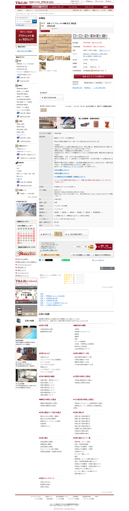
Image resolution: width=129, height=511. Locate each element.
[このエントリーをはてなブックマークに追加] (40, 260)
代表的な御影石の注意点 (48, 405)
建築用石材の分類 (46, 331)
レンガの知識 (60, 499)
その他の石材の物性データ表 (84, 364)
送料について (96, 10)
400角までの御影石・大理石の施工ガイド (88, 464)
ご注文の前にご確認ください (50, 250)
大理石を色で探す (25, 141)
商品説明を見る (77, 88)
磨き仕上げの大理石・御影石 (49, 416)
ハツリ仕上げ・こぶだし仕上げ (50, 369)
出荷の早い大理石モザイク (28, 154)
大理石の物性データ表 (82, 359)
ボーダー (19, 165)
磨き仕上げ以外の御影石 (48, 418)
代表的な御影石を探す (82, 433)
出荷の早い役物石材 (26, 182)
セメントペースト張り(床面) (49, 449)
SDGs (96, 496)
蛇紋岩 (77, 334)
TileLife (76, 505)
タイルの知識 (38, 499)
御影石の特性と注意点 (48, 399)
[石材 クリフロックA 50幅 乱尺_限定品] (55, 43)
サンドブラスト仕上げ (47, 364)
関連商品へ (87, 88)
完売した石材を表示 (32, 197)
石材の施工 (44, 438)
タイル (23, 7)
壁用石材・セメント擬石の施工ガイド (87, 459)
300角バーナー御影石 (23, 91)
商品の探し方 (21, 267)
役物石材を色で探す (26, 185)
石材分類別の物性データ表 (83, 357)
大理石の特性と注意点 (82, 376)
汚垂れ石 (19, 179)
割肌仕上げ (43, 367)
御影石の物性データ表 (82, 362)
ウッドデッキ (73, 7)
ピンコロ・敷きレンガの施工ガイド (86, 471)
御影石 (77, 336)
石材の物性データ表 (81, 353)
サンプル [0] (100, 1)
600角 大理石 (20, 132)
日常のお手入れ (45, 482)
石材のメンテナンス (47, 478)
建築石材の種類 (80, 325)
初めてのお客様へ (23, 259)
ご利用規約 (75, 496)
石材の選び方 (79, 412)
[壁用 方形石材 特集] (52, 100)
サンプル (104, 10)
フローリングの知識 (88, 499)
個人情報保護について (62, 496)
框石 (76, 456)
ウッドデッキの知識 (73, 499)
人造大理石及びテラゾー (82, 349)
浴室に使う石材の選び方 (82, 421)
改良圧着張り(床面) (46, 446)
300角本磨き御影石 (22, 88)
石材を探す (20, 25)
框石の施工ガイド (80, 473)
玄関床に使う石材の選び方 (83, 428)
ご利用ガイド (87, 10)
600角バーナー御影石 (23, 107)
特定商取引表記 (86, 496)
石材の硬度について (46, 395)
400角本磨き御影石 (22, 94)
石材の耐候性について (47, 390)
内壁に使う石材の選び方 (82, 418)
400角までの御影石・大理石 (84, 446)
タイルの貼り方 (99, 260)
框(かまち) (20, 176)
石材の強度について (46, 382)
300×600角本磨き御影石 (24, 99)
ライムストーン (21, 135)
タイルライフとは (36, 496)
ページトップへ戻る (108, 286)
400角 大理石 (20, 127)
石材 (39, 7)
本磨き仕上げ (44, 357)
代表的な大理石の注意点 (82, 382)
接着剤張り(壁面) (45, 444)
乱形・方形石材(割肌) (81, 444)
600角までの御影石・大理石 (84, 449)
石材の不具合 (44, 487)
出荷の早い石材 (24, 77)
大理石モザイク (21, 149)
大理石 (77, 329)
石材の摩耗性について (47, 385)
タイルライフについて (24, 265)
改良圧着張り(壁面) (46, 442)
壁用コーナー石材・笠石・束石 (26, 173)
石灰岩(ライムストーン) (82, 331)
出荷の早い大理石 (25, 138)
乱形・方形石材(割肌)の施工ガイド (86, 461)
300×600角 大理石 (22, 129)
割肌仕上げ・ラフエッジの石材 (73, 166)
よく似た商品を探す (99, 88)
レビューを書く (109, 268)
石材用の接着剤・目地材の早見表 (51, 451)
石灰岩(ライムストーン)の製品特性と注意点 (88, 403)
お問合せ (110, 10)
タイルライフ (53, 504)
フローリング (89, 7)
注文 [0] (109, 1)
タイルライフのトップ (21, 13)
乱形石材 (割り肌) (22, 66)
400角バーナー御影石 (23, 96)
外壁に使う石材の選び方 (82, 416)
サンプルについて (23, 273)
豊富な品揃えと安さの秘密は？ (27, 262)
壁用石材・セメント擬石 (82, 442)
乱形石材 (43, 423)
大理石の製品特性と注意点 (83, 380)
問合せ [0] (90, 1)
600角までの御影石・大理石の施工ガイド (88, 466)
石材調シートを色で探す (27, 193)
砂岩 (76, 339)
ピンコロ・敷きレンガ (82, 454)
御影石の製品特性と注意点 (48, 403)
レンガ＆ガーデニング (56, 7)
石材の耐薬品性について (48, 392)
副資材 (106, 7)
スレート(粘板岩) (80, 341)
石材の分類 (44, 325)
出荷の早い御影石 (25, 113)
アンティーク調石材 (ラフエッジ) (26, 72)
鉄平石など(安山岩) (81, 346)
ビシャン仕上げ (45, 362)
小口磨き (19, 171)
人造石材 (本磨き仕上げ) (24, 74)
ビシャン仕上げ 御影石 (23, 110)
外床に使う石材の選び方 (82, 423)
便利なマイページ (23, 276)
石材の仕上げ (45, 353)
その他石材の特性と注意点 (84, 399)
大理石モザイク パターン (24, 151)
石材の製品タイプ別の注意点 (50, 412)
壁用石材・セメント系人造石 (25, 64)
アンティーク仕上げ (46, 372)
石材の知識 (49, 499)
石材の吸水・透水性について (49, 380)
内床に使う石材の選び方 (82, 426)
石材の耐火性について (47, 387)
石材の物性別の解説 (47, 376)
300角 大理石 (20, 124)
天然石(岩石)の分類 (46, 329)
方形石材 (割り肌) (22, 69)
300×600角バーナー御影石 (24, 102)
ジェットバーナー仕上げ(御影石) (50, 359)
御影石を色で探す (25, 116)
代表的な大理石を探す (82, 431)
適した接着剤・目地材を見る (92, 56)
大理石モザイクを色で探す (28, 158)
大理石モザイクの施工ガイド (84, 468)
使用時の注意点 (45, 484)
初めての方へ (76, 10)
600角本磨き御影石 (22, 104)
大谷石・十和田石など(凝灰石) (84, 344)
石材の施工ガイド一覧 (82, 438)
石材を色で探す (24, 81)
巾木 (18, 168)
